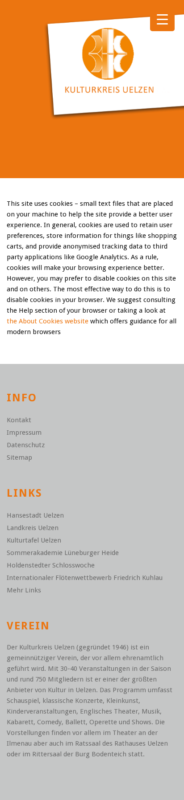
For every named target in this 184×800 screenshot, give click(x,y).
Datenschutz (26, 445)
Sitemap (19, 457)
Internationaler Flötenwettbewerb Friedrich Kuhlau (85, 578)
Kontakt (19, 420)
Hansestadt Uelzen (35, 515)
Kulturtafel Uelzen (34, 540)
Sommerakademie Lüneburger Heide (63, 553)
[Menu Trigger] (162, 19)
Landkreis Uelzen (33, 528)
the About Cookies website (47, 321)
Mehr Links (24, 590)
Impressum (24, 433)
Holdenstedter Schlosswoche (51, 565)
